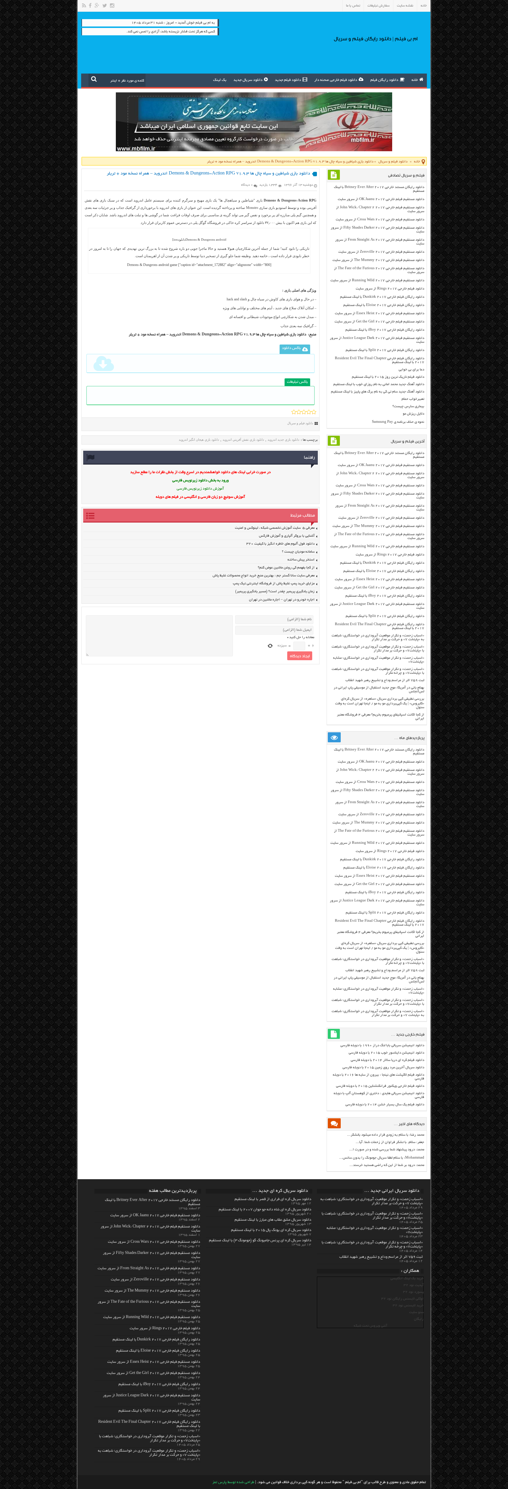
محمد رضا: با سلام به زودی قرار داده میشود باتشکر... (385, 1135)
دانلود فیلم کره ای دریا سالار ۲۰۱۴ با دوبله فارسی (387, 1060)
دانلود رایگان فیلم (384, 80)
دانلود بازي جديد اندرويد (283, 439)
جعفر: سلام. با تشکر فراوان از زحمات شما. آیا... (390, 1142)
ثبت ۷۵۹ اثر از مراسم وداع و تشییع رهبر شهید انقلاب (384, 680)
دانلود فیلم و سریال (392, 162)
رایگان (419, 1319)
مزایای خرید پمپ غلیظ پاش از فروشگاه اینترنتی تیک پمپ (274, 583)
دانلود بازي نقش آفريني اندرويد (243, 439)
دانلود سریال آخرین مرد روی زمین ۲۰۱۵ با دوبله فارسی (383, 1067)
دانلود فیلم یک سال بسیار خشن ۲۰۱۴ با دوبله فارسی (384, 1105)
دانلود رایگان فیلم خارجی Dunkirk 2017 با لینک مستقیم (382, 297)
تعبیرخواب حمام (413, 399)
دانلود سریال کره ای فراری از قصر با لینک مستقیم (273, 1199)
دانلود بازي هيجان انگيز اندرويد (199, 439)
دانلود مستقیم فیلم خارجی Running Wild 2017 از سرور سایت (377, 280)
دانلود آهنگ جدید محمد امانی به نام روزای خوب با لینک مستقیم (378, 384)
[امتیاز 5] (313, 412)
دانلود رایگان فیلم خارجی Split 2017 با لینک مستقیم (385, 350)
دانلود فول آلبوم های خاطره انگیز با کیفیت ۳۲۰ (280, 544)
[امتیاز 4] (308, 412)
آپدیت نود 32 (414, 1285)
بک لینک (219, 80)
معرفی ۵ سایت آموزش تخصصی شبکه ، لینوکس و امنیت (275, 528)
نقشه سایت (405, 6)
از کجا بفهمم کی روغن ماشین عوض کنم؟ (286, 568)
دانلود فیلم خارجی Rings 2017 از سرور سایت (390, 289)
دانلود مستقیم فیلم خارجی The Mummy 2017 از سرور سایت (378, 260)
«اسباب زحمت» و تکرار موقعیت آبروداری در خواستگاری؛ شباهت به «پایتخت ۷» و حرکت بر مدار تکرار (378, 637)
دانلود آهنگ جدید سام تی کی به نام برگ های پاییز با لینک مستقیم (377, 392)
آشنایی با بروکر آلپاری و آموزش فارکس (287, 536)
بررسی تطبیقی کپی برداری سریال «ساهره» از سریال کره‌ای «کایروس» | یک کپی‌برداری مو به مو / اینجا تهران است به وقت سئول (379, 703)
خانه (424, 6)
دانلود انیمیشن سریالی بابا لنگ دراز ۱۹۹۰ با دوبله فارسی (382, 1045)
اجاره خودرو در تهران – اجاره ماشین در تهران (282, 600)
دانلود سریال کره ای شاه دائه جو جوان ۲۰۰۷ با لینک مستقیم (265, 1210)
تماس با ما (353, 6)
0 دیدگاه (247, 185)
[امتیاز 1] (293, 412)
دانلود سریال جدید (248, 80)
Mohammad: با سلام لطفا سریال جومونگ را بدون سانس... (381, 1158)
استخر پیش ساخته (301, 560)
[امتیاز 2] (298, 412)
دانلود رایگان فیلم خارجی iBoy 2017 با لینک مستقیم (384, 330)
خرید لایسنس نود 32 (408, 1305)
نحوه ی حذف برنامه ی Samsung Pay (398, 422)
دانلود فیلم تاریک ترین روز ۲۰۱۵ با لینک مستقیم (388, 377)
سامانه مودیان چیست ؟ (298, 552)
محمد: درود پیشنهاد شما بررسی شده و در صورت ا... (386, 1150)
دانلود (182, 239)
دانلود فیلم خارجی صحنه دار (335, 80)
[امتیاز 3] (303, 412)
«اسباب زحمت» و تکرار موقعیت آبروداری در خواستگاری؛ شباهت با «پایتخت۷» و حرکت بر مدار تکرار (378, 649)
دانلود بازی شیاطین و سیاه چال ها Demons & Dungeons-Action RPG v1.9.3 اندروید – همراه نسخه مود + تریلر (217, 335)
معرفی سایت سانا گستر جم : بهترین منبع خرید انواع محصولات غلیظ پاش (264, 576)
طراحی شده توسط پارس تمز (233, 1482)
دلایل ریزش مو (413, 414)
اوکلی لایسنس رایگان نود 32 (402, 1299)
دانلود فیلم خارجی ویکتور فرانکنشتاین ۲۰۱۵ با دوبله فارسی (380, 1086)
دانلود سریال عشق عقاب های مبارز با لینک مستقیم (273, 1220)
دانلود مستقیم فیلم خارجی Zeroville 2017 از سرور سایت (381, 252)
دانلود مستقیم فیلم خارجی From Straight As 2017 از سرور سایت (149, 1269)
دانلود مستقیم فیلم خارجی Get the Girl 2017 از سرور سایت (379, 322)
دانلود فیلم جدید (288, 80)
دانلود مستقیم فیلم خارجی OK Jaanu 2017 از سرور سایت (381, 199)
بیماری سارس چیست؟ (408, 406)
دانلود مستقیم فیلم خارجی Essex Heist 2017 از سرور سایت (379, 313)
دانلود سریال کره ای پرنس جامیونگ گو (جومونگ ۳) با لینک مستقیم (260, 1241)
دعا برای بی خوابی (411, 370)
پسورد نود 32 (413, 1292)
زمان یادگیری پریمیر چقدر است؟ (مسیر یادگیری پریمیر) (275, 591)
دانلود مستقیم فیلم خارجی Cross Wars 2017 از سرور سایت (380, 220)
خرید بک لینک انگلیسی (407, 1278)
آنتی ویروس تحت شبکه (370, 1326)
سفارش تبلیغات (378, 6)
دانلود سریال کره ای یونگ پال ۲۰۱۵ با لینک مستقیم (271, 1230)
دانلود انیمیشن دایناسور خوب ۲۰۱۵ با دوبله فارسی (386, 1053)
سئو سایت (416, 1312)
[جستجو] (93, 79)
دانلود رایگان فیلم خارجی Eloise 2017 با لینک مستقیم (383, 305)
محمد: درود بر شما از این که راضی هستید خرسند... (387, 1165)
